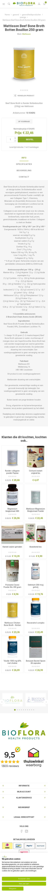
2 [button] (17, 709)
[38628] (36, 533)
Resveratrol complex (35, 623)
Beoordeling (24, 170)
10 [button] (33, 709)
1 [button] (15, 710)
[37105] (12, 533)
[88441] (36, 495)
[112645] (36, 647)
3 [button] (19, 709)
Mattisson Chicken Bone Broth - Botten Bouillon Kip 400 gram (12, 625)
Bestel (30, 139)
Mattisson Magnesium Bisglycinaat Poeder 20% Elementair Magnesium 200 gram (35, 512)
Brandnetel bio (36, 547)
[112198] (36, 609)
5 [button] (23, 709)
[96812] (12, 457)
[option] (12, 700)
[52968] (12, 571)
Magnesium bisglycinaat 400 (12, 510)
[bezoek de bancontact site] (18, 849)
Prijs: (18, 133)
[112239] (12, 647)
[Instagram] (26, 831)
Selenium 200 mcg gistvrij (35, 586)
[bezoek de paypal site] (29, 849)
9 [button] (31, 709)
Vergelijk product (25, 96)
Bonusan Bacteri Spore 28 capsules (35, 662)
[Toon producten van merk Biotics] (35, 700)
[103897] (12, 609)
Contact (24, 177)
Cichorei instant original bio (35, 472)
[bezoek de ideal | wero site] (7, 849)
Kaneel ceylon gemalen (12, 547)
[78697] (12, 495)
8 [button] (29, 709)
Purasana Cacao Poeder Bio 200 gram (12, 586)
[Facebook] (22, 831)
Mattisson (26, 34)
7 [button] (27, 709)
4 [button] (21, 709)
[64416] (36, 571)
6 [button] (25, 709)
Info (24, 158)
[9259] (36, 457)
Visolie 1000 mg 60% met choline (12, 662)
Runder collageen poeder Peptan (12, 472)
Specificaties (24, 164)
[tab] (24, 158)
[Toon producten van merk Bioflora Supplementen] (12, 700)
